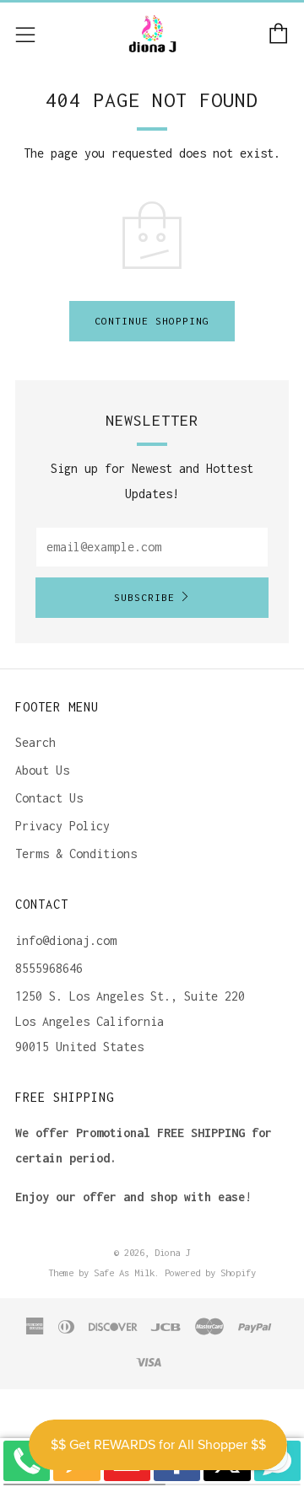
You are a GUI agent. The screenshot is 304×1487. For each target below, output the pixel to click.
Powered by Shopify (210, 1272)
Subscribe (144, 597)
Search (35, 742)
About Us (42, 770)
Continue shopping (152, 320)
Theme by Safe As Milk (101, 1272)
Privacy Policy (62, 826)
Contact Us (49, 798)
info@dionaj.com (66, 940)
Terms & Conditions (76, 853)
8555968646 (49, 968)
